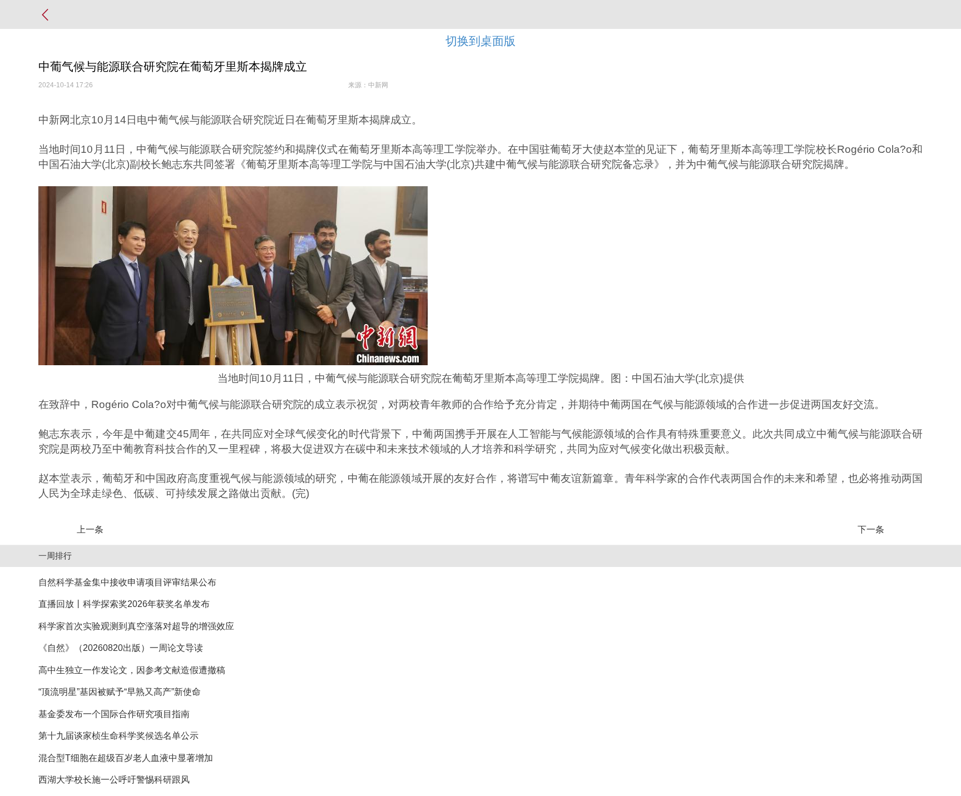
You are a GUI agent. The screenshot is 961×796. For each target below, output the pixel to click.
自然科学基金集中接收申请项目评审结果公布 (127, 582)
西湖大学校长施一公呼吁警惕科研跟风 (114, 779)
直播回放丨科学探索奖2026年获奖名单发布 (124, 604)
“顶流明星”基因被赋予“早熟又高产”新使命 (119, 692)
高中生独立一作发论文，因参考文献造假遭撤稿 (131, 670)
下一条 (871, 529)
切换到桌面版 (480, 40)
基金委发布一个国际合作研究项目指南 (114, 714)
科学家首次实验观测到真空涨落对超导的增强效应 (136, 626)
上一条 (90, 529)
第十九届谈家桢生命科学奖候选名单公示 (118, 735)
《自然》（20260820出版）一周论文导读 (120, 648)
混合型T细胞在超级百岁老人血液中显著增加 (125, 758)
